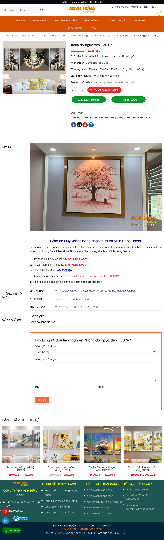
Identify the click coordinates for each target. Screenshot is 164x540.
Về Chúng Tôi (75, 28)
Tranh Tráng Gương (65, 20)
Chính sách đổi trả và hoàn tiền (105, 501)
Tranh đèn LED (141, 20)
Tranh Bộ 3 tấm (121, 35)
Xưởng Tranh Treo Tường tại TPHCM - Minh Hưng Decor (30, 35)
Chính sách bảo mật (98, 507)
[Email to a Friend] (79, 125)
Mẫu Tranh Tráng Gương (111, 117)
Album (93, 28)
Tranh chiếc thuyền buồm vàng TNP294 (142, 469)
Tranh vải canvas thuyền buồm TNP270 (102, 469)
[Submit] (41, 10)
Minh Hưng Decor (76, 258)
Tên (37, 386)
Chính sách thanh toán (100, 495)
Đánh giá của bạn (46, 345)
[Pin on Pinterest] (85, 125)
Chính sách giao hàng (99, 489)
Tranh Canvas (39, 20)
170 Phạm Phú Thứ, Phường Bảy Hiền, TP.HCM (132, 6)
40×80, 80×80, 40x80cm (94, 290)
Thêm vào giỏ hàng (104, 90)
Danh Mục (20, 20)
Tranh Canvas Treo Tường (75, 35)
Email (101, 386)
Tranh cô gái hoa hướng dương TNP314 (61, 469)
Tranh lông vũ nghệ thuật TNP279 (21, 469)
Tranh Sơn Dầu (118, 20)
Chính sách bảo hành (99, 513)
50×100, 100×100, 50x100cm (123, 290)
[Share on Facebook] (73, 125)
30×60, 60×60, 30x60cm (67, 290)
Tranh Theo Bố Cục (100, 35)
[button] (158, 13)
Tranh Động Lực (93, 20)
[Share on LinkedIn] (91, 125)
